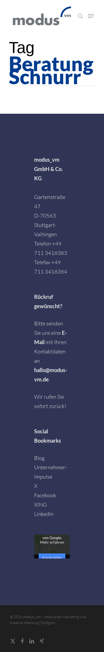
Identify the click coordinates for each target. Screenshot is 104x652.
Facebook (45, 495)
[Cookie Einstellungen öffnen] (9, 644)
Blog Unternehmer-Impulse (50, 467)
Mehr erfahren (52, 542)
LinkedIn (44, 514)
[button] (91, 16)
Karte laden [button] (52, 557)
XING (40, 504)
